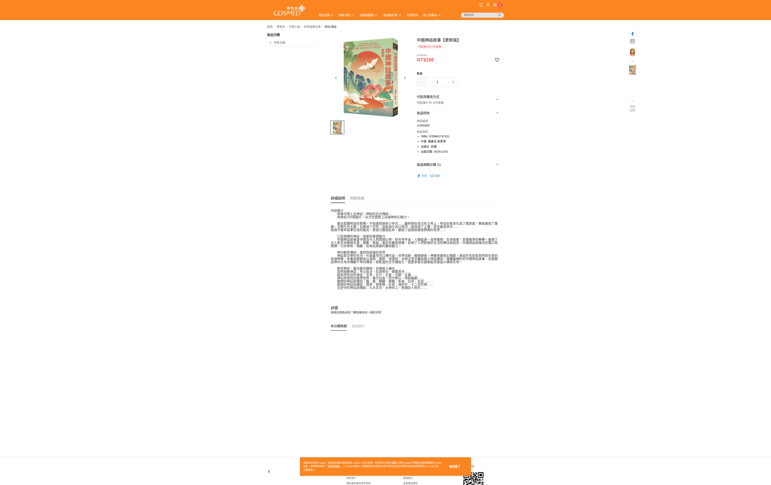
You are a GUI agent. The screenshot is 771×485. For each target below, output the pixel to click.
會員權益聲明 (410, 483)
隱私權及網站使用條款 (359, 483)
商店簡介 (351, 478)
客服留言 (408, 478)
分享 (424, 175)
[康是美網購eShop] (289, 10)
